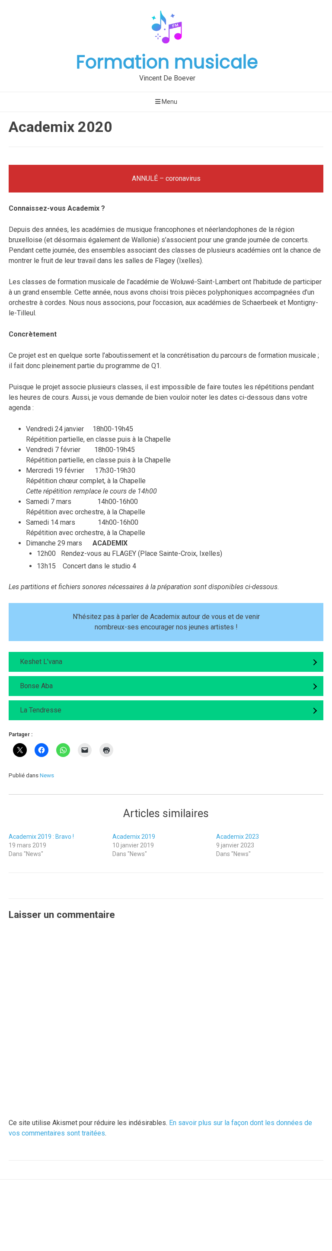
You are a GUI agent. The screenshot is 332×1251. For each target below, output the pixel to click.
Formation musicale (167, 62)
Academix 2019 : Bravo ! (41, 836)
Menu (168, 101)
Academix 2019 (133, 836)
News (47, 775)
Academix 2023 (237, 836)
